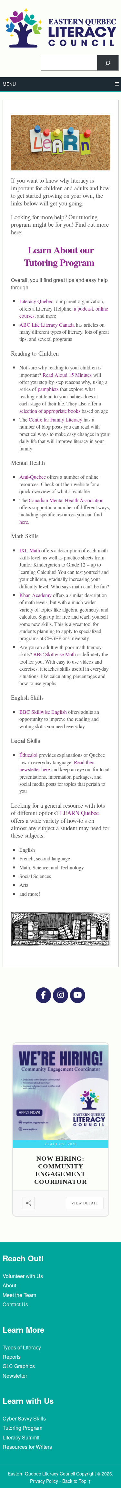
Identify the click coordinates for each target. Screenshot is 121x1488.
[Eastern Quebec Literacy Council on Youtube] (77, 995)
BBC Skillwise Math (55, 654)
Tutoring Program (22, 1427)
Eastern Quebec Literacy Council (41, 1473)
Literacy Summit (21, 1437)
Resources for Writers (27, 1446)
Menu (9, 84)
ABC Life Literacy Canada (47, 324)
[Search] (107, 62)
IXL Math (29, 550)
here (23, 521)
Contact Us (15, 1304)
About (9, 1285)
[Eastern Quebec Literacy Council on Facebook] (43, 995)
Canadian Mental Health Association (66, 500)
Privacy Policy (44, 1481)
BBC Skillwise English (43, 711)
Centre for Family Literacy (55, 419)
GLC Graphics (19, 1366)
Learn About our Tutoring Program (59, 255)
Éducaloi (28, 754)
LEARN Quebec (79, 813)
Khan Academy (36, 595)
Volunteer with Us (23, 1276)
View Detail (84, 1203)
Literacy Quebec (36, 301)
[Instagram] (60, 995)
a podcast (83, 308)
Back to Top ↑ (76, 1481)
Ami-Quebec (32, 476)
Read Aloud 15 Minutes (67, 374)
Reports (12, 1356)
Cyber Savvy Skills (24, 1418)
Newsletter (15, 1375)
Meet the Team (19, 1295)
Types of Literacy (22, 1347)
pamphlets (48, 389)
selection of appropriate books (49, 410)
